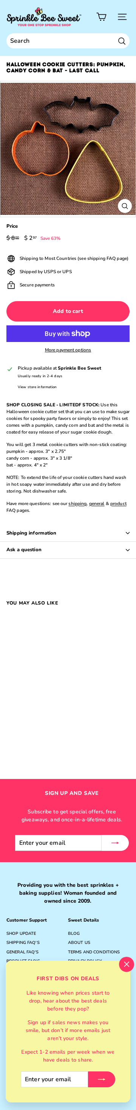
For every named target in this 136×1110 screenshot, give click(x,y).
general (97, 504)
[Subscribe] (101, 1079)
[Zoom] (125, 206)
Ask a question (24, 549)
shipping (77, 504)
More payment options (68, 350)
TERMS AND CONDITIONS (94, 952)
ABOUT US (79, 942)
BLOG (74, 933)
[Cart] (101, 17)
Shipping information (31, 533)
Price (12, 226)
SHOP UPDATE (21, 933)
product (118, 504)
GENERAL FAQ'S (22, 952)
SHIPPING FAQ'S (23, 942)
